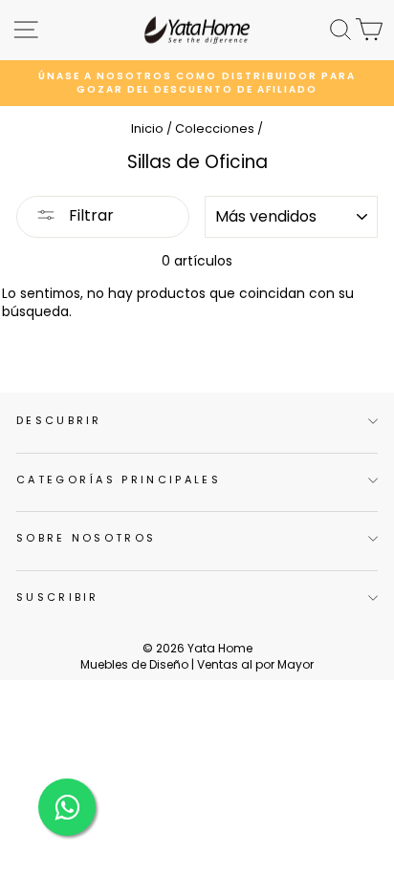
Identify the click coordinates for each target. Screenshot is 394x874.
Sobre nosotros (86, 537)
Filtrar (89, 215)
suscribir (57, 597)
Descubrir (59, 420)
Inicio (147, 128)
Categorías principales (118, 479)
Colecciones (214, 128)
